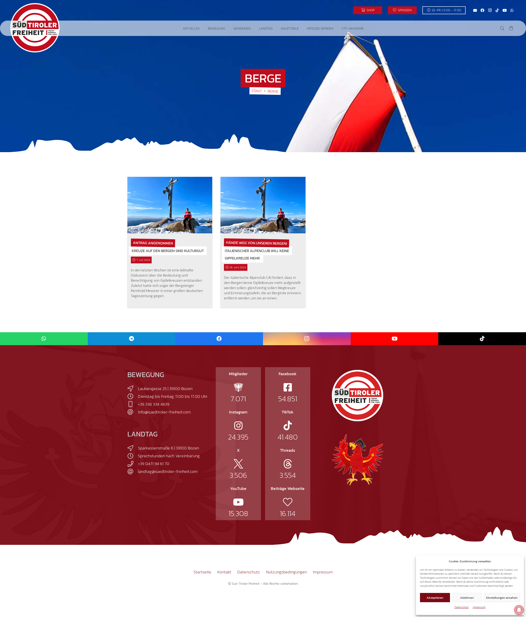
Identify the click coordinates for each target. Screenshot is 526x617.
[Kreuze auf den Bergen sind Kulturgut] (169, 205)
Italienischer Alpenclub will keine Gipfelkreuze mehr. (257, 254)
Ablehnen (467, 597)
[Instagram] (490, 10)
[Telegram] (131, 338)
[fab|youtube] (238, 502)
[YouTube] (504, 10)
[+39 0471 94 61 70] (132, 464)
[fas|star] (238, 387)
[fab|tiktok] (288, 425)
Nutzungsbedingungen (286, 572)
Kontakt (224, 572)
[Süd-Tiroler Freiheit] (357, 395)
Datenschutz (461, 607)
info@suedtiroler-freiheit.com (164, 412)
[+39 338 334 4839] (132, 404)
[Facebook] (482, 10)
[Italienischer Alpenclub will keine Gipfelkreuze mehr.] (262, 205)
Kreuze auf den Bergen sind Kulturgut (168, 251)
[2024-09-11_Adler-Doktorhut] (357, 459)
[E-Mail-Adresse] (475, 10)
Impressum (479, 607)
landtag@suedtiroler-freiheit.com (168, 471)
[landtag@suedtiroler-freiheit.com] (132, 472)
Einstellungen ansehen (502, 597)
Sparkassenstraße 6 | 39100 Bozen (168, 448)
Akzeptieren (435, 597)
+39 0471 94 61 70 (153, 464)
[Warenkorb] (511, 28)
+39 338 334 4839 (153, 404)
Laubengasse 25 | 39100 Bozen (165, 388)
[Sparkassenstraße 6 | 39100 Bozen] (132, 448)
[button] (202, 28)
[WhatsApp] (512, 10)
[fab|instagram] (238, 425)
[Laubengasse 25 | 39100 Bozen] (132, 388)
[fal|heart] (287, 502)
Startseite (202, 572)
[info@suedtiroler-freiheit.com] (132, 412)
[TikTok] (497, 10)
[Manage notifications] (519, 610)
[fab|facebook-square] (288, 387)
